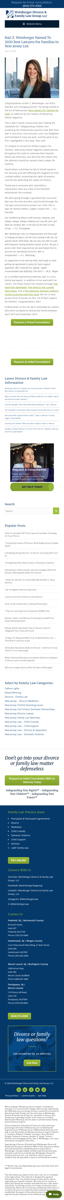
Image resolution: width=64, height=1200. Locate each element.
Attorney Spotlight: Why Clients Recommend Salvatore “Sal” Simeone (31, 404)
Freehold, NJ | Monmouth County (26, 920)
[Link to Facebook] (31, 1089)
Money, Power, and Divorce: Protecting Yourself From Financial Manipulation (29, 619)
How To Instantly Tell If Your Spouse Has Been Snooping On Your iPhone (31, 534)
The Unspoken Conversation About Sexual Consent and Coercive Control (32, 410)
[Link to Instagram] (43, 1089)
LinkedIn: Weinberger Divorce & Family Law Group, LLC (30, 892)
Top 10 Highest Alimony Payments (21, 589)
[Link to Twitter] (18, 1089)
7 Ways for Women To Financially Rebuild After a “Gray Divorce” (30, 581)
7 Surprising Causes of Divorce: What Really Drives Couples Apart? (31, 544)
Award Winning (13, 692)
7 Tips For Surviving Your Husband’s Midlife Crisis (27, 611)
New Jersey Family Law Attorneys (22, 717)
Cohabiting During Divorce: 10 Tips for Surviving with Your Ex (31, 554)
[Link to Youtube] (37, 1089)
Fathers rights (12, 688)
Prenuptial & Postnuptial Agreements (30, 818)
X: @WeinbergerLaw (18, 904)
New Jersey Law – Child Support (22, 725)
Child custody (18, 831)
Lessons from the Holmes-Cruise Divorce (23, 596)
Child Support (18, 839)
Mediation (16, 826)
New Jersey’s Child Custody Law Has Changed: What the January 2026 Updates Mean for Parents (30, 571)
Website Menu (34, 23)
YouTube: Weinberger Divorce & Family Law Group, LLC (30, 878)
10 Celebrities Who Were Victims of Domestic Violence (29, 562)
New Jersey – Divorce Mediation (22, 700)
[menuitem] (12, 1095)
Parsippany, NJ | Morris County (16, 986)
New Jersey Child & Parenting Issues (24, 705)
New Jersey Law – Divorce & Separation (26, 730)
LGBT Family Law (19, 847)
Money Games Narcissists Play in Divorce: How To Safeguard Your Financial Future (27, 629)
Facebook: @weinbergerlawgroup (25, 885)
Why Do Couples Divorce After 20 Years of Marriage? (29, 667)
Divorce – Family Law (16, 696)
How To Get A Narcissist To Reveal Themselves (26, 603)
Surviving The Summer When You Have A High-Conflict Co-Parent (29, 423)
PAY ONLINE (18, 860)
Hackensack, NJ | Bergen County (25, 940)
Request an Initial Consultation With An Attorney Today (32, 780)
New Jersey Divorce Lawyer (19, 713)
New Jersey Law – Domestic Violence (24, 734)
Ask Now (32, 1063)
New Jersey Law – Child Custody (22, 721)
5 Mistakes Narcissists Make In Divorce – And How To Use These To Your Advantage (31, 649)
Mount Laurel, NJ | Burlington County (28, 964)
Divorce (15, 822)
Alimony (15, 843)
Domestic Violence (20, 835)
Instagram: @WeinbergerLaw (23, 899)
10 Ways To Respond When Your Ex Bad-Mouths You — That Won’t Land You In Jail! (30, 639)
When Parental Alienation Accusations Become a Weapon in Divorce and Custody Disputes (31, 659)
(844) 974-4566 (32, 5)
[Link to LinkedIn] (25, 1089)
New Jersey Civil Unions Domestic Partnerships (30, 709)
